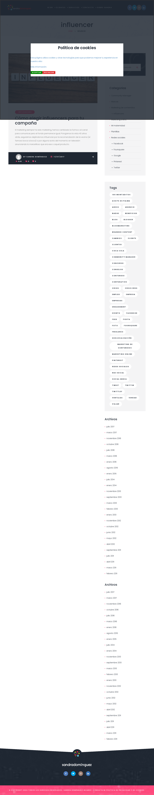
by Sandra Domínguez (35, 157)
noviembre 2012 (113, 520)
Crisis (115, 288)
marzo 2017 (111, 432)
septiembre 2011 (113, 550)
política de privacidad (118, 790)
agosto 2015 (112, 467)
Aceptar (36, 72)
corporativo (119, 282)
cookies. (140, 790)
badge (115, 213)
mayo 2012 (111, 538)
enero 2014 (111, 485)
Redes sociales (118, 137)
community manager (123, 257)
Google (117, 155)
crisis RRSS (131, 288)
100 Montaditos (121, 195)
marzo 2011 (111, 567)
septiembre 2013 (114, 497)
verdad (133, 398)
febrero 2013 (112, 509)
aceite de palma (121, 201)
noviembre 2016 (113, 438)
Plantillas (115, 131)
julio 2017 (110, 426)
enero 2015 (111, 473)
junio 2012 (110, 532)
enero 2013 (111, 514)
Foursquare (119, 149)
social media (119, 379)
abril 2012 (110, 544)
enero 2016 (111, 462)
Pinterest (118, 161)
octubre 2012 (112, 526)
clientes (117, 244)
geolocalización (122, 338)
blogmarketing (121, 226)
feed (114, 319)
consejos (117, 269)
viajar (115, 404)
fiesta (126, 319)
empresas (117, 301)
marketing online (122, 354)
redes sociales (120, 367)
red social (118, 373)
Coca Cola (118, 251)
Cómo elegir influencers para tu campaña (49, 120)
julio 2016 (110, 450)
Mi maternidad (118, 125)
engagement (119, 307)
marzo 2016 (111, 456)
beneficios (131, 213)
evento (116, 313)
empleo (116, 294)
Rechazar (49, 72)
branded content (122, 232)
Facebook (118, 143)
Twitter (117, 167)
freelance (117, 332)
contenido (118, 276)
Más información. (39, 66)
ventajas (117, 398)
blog (115, 220)
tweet (115, 385)
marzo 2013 (111, 503)
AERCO (115, 207)
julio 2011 (110, 555)
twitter (129, 385)
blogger (128, 220)
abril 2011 (110, 561)
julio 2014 (110, 479)
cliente (132, 238)
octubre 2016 (112, 444)
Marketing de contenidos (125, 346)
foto (115, 326)
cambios (117, 238)
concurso (118, 263)
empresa (130, 294)
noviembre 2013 (113, 491)
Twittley (117, 391)
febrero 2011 (111, 573)
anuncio (130, 207)
